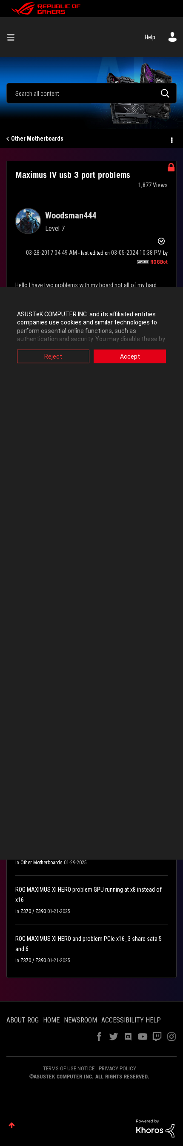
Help (150, 37)
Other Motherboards (37, 138)
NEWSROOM (80, 1020)
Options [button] (171, 139)
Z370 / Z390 (33, 911)
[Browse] (14, 37)
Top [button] (11, 1125)
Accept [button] (130, 356)
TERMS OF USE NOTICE (68, 1068)
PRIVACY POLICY (117, 1068)
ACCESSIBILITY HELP (131, 1020)
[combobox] (91, 93)
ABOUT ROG (22, 1020)
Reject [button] (53, 356)
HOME (51, 1020)
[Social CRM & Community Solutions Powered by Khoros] (155, 1128)
